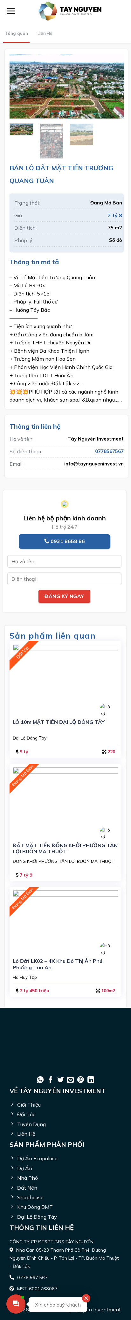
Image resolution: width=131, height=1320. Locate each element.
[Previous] (19, 86)
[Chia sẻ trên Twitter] (60, 1080)
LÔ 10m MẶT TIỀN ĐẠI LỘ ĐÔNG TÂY (59, 722)
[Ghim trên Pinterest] (80, 1080)
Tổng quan (16, 33)
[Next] (113, 86)
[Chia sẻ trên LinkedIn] (90, 1080)
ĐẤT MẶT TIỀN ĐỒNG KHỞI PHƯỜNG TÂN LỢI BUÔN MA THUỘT (65, 848)
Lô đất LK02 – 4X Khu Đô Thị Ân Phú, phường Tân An (58, 964)
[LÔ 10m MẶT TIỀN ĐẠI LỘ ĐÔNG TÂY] (65, 677)
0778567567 (109, 451)
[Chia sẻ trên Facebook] (50, 1080)
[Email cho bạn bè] (70, 1080)
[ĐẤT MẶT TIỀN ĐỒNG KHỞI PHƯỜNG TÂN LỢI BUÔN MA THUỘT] (65, 800)
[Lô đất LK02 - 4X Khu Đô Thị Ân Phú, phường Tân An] (65, 920)
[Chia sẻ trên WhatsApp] (40, 1080)
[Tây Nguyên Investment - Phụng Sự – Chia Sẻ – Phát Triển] (70, 11)
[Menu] (11, 11)
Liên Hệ (45, 33)
